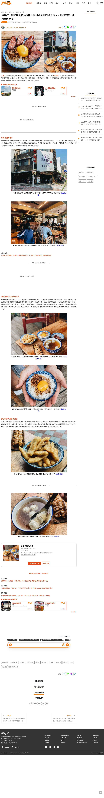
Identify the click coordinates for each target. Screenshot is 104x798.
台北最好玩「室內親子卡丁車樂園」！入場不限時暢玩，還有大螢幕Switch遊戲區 (91, 138)
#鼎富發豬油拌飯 (13, 667)
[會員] (101, 3)
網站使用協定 (80, 740)
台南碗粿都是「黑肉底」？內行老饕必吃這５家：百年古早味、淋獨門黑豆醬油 (26, 588)
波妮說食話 (60, 245)
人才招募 (47, 740)
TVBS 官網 (93, 753)
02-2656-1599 (13, 743)
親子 (77, 3)
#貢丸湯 (58, 662)
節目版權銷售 (95, 735)
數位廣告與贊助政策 (82, 742)
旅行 (64, 3)
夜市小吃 (22, 12)
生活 (83, 3)
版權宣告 (63, 742)
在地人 (3, 75)
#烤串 (37, 662)
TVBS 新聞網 (100, 753)
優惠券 (39, 3)
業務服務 (79, 735)
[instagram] (57, 747)
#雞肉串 (43, 662)
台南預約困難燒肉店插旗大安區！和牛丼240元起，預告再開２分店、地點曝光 (92, 115)
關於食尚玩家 (48, 735)
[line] (53, 747)
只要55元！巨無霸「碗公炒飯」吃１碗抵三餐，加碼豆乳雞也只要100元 (24, 581)
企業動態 (47, 742)
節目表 (62, 740)
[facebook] (46, 747)
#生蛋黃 (51, 662)
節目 (45, 3)
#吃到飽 (81, 172)
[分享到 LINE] (67, 27)
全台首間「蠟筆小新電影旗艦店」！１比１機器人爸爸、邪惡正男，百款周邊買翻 (91, 123)
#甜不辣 (65, 662)
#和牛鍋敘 (82, 177)
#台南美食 (5, 662)
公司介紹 (47, 738)
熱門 (51, 3)
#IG (72, 662)
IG (25, 75)
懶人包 (71, 3)
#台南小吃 (14, 662)
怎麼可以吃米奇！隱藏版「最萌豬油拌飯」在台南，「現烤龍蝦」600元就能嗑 (26, 255)
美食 (57, 3)
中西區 (16, 12)
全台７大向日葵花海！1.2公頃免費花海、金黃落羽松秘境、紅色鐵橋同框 (91, 131)
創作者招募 (63, 738)
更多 (89, 3)
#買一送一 (82, 181)
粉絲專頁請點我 (25, 555)
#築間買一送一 (92, 177)
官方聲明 (94, 740)
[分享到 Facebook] (64, 27)
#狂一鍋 (90, 181)
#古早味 (21, 662)
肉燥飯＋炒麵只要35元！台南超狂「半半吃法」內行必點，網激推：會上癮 (25, 595)
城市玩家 (29, 3)
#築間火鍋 (90, 172)
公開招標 (94, 738)
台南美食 (55, 75)
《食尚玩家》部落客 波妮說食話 (15, 27)
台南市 (11, 12)
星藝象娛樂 (95, 742)
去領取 (29, 94)
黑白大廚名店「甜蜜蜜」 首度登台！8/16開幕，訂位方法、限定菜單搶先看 (91, 99)
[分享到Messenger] (71, 27)
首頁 (2, 12)
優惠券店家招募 (65, 735)
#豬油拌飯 (30, 662)
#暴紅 (4, 667)
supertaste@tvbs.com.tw (14, 738)
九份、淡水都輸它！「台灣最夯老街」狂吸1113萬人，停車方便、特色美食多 (91, 107)
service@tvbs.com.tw (13, 741)
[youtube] (50, 747)
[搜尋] (98, 3)
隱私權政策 (79, 738)
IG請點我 (32, 555)
